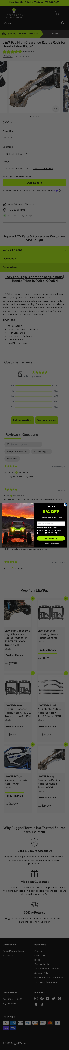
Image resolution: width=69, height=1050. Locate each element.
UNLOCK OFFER (51, 538)
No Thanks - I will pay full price (51, 543)
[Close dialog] (65, 504)
